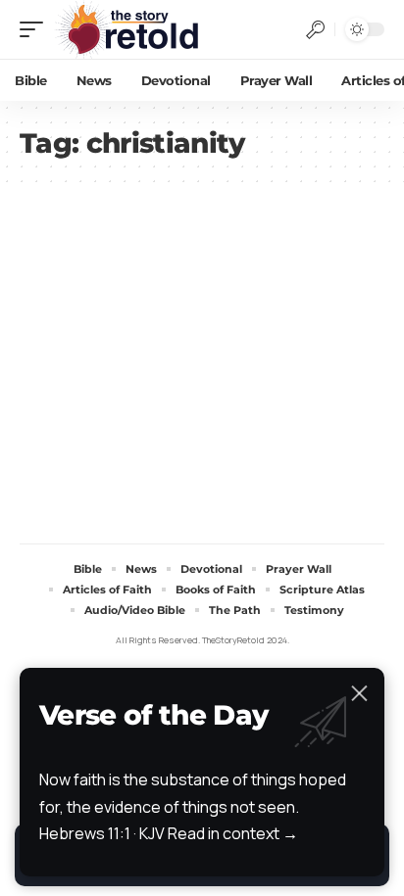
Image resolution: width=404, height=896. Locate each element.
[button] (36, 29)
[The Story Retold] (132, 29)
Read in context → (233, 833)
